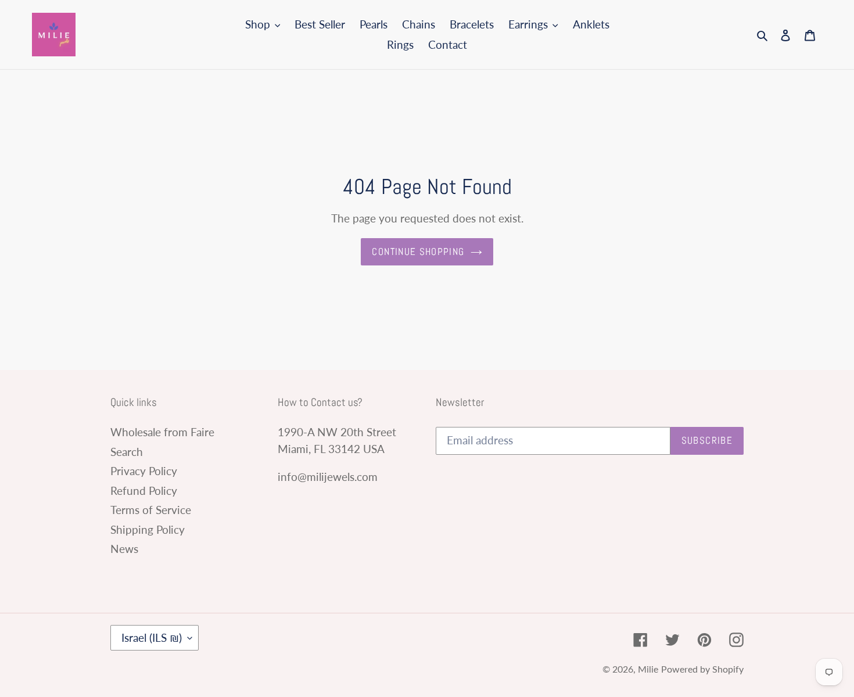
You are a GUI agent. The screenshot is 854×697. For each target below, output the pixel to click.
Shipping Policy (147, 529)
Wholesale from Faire (162, 432)
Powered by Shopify (702, 668)
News (124, 548)
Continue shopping (418, 251)
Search (126, 451)
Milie (648, 668)
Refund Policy (143, 490)
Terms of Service (150, 509)
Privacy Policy (143, 470)
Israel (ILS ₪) (151, 637)
